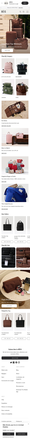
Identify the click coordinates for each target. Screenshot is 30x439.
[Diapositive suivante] (29, 7)
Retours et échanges (7, 406)
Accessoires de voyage (8, 380)
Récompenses (20, 386)
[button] (20, 11)
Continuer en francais (8, 436)
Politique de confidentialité (19, 422)
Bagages (4, 373)
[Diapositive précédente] (1, 7)
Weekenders (19, 76)
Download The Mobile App (22, 390)
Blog (17, 370)
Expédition (4, 403)
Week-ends (4, 370)
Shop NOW (9, 305)
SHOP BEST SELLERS (6, 125)
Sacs (3, 377)
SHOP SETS (4, 153)
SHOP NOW (4, 181)
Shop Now (7, 50)
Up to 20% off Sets (6, 76)
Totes (17, 97)
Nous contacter (6, 410)
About (17, 373)
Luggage (4, 97)
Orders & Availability (7, 414)
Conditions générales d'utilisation (6, 422)
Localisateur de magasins (20, 378)
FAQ (3, 399)
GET (25, 3)
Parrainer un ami (20, 382)
